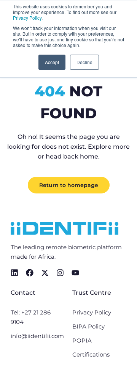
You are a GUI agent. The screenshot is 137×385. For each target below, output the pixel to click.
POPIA (82, 340)
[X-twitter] (45, 273)
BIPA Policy (88, 326)
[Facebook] (29, 273)
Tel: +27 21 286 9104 (31, 317)
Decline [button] (84, 62)
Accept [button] (52, 62)
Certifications (91, 354)
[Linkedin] (14, 273)
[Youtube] (75, 273)
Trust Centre (91, 292)
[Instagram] (60, 273)
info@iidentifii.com (37, 335)
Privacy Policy (27, 17)
